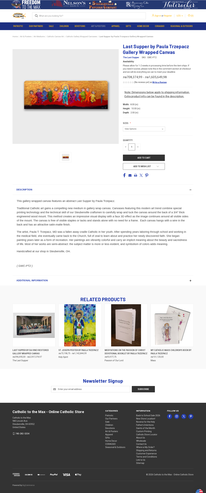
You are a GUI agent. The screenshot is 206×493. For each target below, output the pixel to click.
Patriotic (18, 26)
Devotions (80, 26)
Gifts (128, 26)
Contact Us (141, 444)
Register (168, 16)
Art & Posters (98, 26)
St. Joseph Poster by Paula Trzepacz (78, 350)
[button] (26, 4)
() (191, 16)
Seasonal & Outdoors (181, 26)
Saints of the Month (145, 428)
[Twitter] (141, 175)
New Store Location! (145, 418)
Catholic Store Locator (146, 434)
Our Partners (36, 26)
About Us (140, 437)
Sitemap (140, 463)
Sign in (158, 16)
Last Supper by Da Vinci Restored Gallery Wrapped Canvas (31, 352)
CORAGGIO (159, 26)
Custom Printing (144, 431)
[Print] (135, 175)
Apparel (115, 26)
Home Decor (143, 26)
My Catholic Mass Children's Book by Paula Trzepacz (171, 352)
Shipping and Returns (146, 450)
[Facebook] (124, 175)
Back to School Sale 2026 (148, 415)
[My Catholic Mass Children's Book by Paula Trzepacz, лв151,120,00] (172, 325)
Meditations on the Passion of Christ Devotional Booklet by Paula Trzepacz (126, 352)
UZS (179, 16)
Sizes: (126, 123)
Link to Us (140, 460)
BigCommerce (28, 485)
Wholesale (141, 441)
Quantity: (128, 140)
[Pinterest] (146, 175)
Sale (51, 26)
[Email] (130, 175)
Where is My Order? (145, 447)
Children (64, 26)
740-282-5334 (22, 433)
